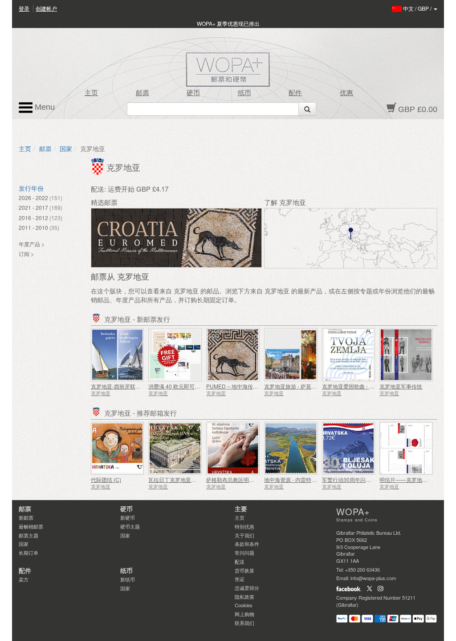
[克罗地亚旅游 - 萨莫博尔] (291, 354)
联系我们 (244, 622)
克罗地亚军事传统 (400, 386)
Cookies (243, 605)
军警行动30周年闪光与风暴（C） (362, 479)
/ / (418, 8)
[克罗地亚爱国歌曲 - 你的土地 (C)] (348, 354)
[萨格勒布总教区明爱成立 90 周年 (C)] (233, 448)
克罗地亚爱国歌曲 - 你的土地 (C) (360, 386)
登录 (24, 8)
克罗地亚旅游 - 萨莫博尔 (293, 386)
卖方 (23, 579)
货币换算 (244, 570)
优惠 (346, 92)
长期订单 (28, 552)
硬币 (193, 92)
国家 (66, 148)
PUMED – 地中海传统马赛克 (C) (244, 386)
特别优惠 (244, 526)
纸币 (244, 92)
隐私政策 (244, 596)
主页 (91, 92)
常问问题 (244, 552)
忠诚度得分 (247, 587)
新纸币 (127, 579)
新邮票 (26, 517)
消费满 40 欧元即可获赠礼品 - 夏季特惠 (195, 386)
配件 (295, 92)
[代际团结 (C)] (117, 448)
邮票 (142, 92)
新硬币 (127, 517)
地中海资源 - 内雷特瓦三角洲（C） (305, 479)
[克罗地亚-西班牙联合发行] (117, 354)
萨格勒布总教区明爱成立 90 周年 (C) (249, 479)
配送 (239, 561)
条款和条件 (247, 543)
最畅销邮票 (31, 526)
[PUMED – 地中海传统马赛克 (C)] (233, 354)
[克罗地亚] (98, 165)
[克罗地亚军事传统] (406, 354)
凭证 (239, 578)
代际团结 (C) (106, 479)
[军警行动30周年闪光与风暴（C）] (348, 448)
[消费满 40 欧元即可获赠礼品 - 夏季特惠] (175, 354)
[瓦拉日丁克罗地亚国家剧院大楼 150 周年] (175, 448)
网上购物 (244, 613)
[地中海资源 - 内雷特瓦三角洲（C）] (291, 448)
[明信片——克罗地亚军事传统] (406, 448)
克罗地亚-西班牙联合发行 (121, 386)
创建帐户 (46, 8)
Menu (44, 107)
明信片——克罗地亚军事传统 (414, 479)
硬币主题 (130, 526)
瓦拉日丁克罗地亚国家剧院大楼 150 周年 (197, 479)
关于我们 (244, 535)
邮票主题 (28, 535)
